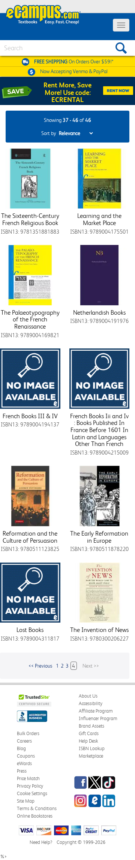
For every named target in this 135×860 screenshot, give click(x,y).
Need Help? (41, 842)
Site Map (25, 801)
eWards (24, 763)
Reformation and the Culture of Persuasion (30, 537)
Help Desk (88, 741)
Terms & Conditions (37, 808)
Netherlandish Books (99, 312)
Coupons (26, 756)
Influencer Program (98, 718)
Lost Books (30, 629)
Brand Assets (91, 726)
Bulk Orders (28, 733)
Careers (24, 741)
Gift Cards (89, 733)
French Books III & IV (30, 416)
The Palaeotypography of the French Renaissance (30, 319)
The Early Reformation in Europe (99, 537)
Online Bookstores (34, 816)
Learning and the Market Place (99, 219)
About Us (88, 696)
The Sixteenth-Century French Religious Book (30, 219)
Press (22, 771)
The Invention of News (99, 629)
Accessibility (90, 703)
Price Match (28, 778)
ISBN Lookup (92, 748)
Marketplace (91, 756)
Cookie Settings (32, 793)
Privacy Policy (30, 786)
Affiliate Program (96, 711)
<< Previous (40, 666)
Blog (21, 748)
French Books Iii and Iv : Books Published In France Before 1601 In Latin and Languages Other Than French (99, 430)
